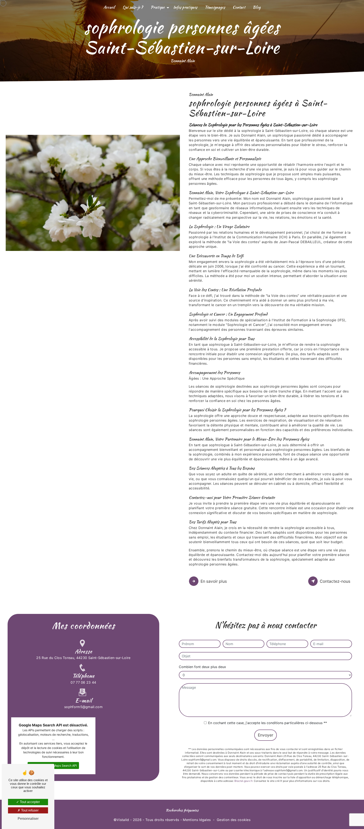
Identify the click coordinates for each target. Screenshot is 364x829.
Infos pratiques (185, 7)
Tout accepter (29, 802)
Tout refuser (29, 810)
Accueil (109, 7)
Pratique (158, 7)
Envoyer (265, 735)
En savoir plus (214, 581)
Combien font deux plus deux (202, 667)
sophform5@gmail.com (83, 707)
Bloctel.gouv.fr (243, 780)
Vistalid (123, 820)
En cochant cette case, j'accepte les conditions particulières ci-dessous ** (267, 723)
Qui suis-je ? (133, 7)
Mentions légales (197, 820)
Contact (239, 7)
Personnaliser (28, 818)
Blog (257, 7)
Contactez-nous (335, 581)
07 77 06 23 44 (83, 682)
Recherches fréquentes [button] (182, 810)
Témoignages (215, 7)
